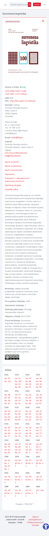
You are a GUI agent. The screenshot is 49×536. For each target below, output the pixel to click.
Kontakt (35, 525)
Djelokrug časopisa (13, 185)
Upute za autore (12, 162)
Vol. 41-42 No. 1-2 (29, 493)
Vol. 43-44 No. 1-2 (19, 493)
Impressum (9, 174)
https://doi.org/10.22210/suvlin (23, 101)
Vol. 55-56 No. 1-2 (40, 463)
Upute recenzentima (13, 170)
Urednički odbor (11, 189)
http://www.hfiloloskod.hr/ (16, 153)
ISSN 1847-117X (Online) (16, 94)
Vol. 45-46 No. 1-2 (8, 493)
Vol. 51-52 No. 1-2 (19, 480)
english (37, 4)
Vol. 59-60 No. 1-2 (19, 463)
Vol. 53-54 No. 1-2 (8, 480)
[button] (44, 4)
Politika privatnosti (35, 522)
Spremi (29, 533)
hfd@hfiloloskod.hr (13, 156)
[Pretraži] (29, 4)
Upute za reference (13, 166)
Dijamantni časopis (13, 22)
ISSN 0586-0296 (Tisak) (15, 91)
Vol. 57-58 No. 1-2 (29, 463)
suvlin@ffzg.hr (17, 137)
